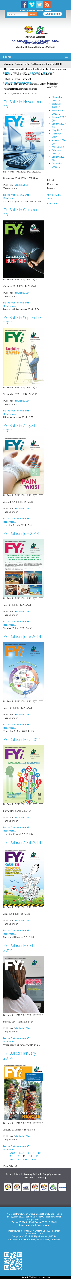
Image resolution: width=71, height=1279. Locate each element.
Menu (6, 56)
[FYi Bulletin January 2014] (23, 1092)
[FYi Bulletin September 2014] (23, 356)
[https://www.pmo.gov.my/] (17, 1186)
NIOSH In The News (41, 72)
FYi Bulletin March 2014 (18, 947)
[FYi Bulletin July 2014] (23, 567)
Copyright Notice (52, 1174)
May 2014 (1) (58, 146)
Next (25, 1159)
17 (17, 1159)
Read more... (9, 198)
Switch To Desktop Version (35, 1277)
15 (37, 1156)
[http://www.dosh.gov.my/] (44, 1186)
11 (11, 1156)
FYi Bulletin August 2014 (19, 428)
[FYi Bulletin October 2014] (23, 248)
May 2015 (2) (58, 130)
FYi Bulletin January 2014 (19, 1055)
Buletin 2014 (23, 184)
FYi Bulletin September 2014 (22, 320)
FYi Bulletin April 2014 (22, 842)
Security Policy (31, 1174)
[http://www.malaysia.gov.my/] (8, 1186)
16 (11, 1159)
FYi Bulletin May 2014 (22, 739)
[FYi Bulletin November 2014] (23, 140)
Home (6, 72)
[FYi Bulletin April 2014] (23, 876)
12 (17, 1156)
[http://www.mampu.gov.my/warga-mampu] (62, 1186)
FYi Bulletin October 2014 (20, 212)
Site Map (42, 1177)
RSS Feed (52, 203)
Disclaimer (28, 1177)
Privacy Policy (13, 1174)
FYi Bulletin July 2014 (21, 533)
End (34, 1159)
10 (39, 1152)
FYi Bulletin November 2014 (22, 104)
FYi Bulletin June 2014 (22, 636)
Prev (21, 1152)
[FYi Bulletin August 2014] (23, 464)
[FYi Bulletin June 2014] (23, 670)
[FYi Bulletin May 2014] (23, 773)
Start (12, 1152)
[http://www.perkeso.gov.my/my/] (53, 1186)
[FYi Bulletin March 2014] (23, 984)
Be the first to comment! (16, 194)
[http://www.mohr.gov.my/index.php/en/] (35, 1186)
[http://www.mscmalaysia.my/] (26, 1186)
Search (32, 14)
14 (30, 1156)
